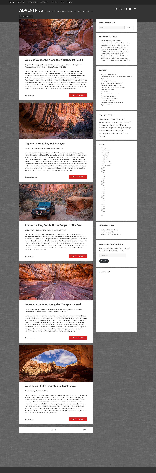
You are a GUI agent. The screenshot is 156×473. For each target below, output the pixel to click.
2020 (104, 178)
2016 (104, 187)
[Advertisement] (116, 302)
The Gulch (62, 241)
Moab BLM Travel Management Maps (111, 85)
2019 (104, 181)
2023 (104, 172)
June (106, 155)
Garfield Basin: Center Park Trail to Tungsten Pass (115, 45)
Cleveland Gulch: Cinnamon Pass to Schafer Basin (115, 56)
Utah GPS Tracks (106, 92)
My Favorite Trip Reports (108, 105)
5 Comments (30, 95)
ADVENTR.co (31, 10)
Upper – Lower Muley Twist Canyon (56, 121)
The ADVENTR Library (107, 100)
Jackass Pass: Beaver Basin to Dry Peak (112, 53)
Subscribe (104, 261)
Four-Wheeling (124, 122)
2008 (104, 204)
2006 (104, 209)
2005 (104, 211)
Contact (70, 2)
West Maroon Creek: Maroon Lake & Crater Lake (114, 47)
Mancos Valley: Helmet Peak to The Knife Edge (114, 49)
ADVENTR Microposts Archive (109, 230)
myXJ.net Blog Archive (107, 232)
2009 (104, 202)
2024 (104, 170)
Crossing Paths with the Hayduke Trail (112, 83)
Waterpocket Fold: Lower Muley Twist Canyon (56, 363)
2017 (104, 185)
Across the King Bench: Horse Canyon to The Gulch (56, 202)
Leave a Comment (31, 177)
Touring (102, 136)
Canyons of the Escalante (67, 236)
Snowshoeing (123, 133)
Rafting (113, 133)
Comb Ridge (70, 318)
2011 (104, 198)
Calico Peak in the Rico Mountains (111, 40)
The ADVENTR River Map (108, 81)
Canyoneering (104, 122)
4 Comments (30, 338)
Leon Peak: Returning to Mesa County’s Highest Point (116, 60)
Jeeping (127, 128)
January (107, 165)
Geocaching (103, 125)
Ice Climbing (118, 128)
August (107, 150)
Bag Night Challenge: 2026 (108, 74)
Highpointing (114, 125)
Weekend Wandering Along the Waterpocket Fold (56, 282)
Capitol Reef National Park (71, 71)
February (107, 163)
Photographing (104, 133)
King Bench (78, 159)
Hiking (122, 125)
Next (84, 430)
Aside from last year (41, 322)
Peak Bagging (117, 130)
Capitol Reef (36, 324)
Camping (121, 119)
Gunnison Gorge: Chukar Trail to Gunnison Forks (115, 51)
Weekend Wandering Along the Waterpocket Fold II (56, 37)
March (107, 161)
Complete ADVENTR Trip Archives (110, 234)
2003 (104, 215)
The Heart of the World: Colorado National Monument (116, 76)
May (107, 157)
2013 (104, 194)
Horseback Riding (105, 128)
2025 (104, 168)
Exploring (114, 122)
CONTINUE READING (79, 95)
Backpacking (105, 119)
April (106, 159)
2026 (104, 148)
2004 (104, 213)
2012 (104, 196)
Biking (114, 119)
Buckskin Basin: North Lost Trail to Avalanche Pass (115, 43)
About (63, 2)
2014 (104, 191)
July (106, 152)
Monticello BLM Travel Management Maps (113, 87)
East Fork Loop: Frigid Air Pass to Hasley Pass (114, 58)
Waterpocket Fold (55, 73)
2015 (104, 189)
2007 (104, 207)
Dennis (27, 161)
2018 (104, 183)
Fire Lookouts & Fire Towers (109, 98)
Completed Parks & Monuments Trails (112, 102)
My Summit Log (105, 79)
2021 (104, 176)
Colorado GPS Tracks (107, 89)
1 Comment (29, 256)
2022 (104, 174)
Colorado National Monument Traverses (112, 94)
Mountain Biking (104, 130)
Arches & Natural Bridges (108, 96)
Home (11, 2)
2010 (104, 200)
